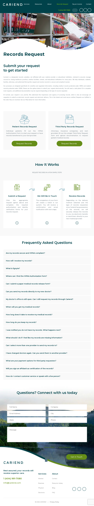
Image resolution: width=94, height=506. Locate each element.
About (49, 4)
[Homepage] (13, 4)
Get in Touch (76, 457)
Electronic (41, 492)
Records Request (62, 4)
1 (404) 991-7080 (12, 478)
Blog (53, 488)
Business (41, 483)
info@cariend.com (12, 483)
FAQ (53, 492)
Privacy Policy (49, 447)
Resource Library (57, 483)
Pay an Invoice (77, 4)
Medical (40, 478)
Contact (88, 4)
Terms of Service (64, 447)
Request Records (24, 143)
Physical (41, 488)
